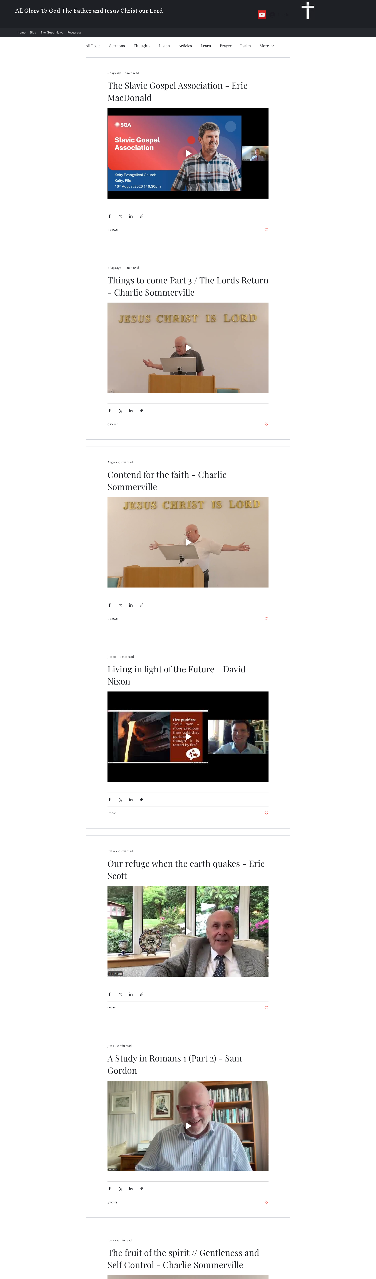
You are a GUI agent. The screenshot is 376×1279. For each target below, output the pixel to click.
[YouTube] (262, 14)
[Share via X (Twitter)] (120, 216)
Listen (164, 45)
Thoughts (142, 45)
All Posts (93, 45)
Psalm (245, 45)
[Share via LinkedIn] (131, 216)
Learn (206, 45)
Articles (185, 45)
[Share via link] (141, 216)
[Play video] (188, 153)
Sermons (117, 45)
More (264, 45)
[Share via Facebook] (109, 216)
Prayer (226, 45)
